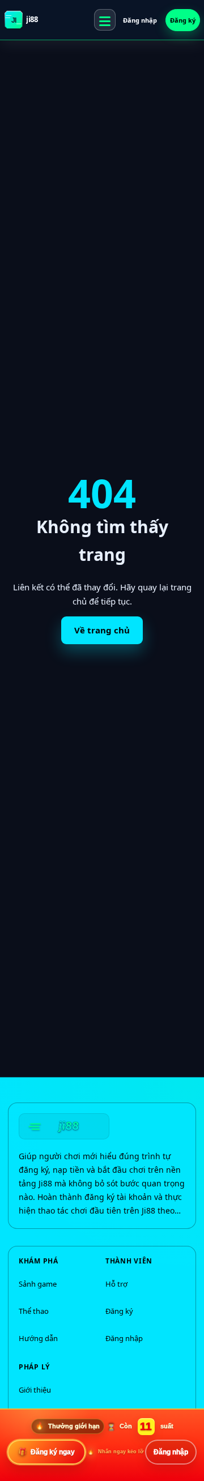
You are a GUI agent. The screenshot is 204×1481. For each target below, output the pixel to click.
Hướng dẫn (38, 1338)
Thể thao (34, 1311)
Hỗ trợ (116, 1284)
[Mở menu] (105, 20)
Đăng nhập (140, 20)
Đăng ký (183, 20)
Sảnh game (38, 1284)
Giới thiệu (35, 1390)
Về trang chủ (102, 630)
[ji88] (64, 1126)
